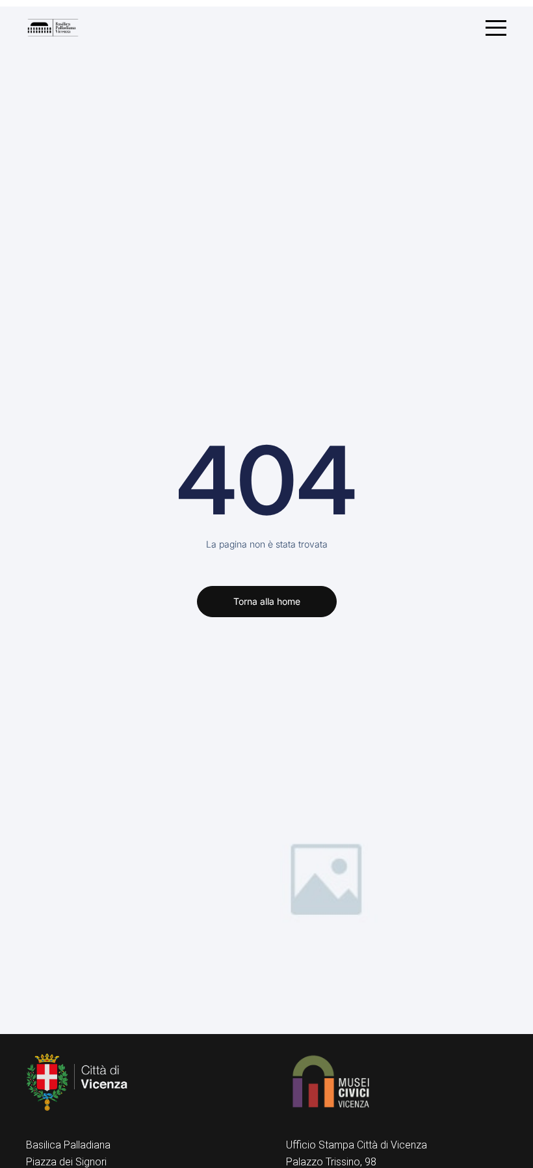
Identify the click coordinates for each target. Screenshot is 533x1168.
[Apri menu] (496, 28)
